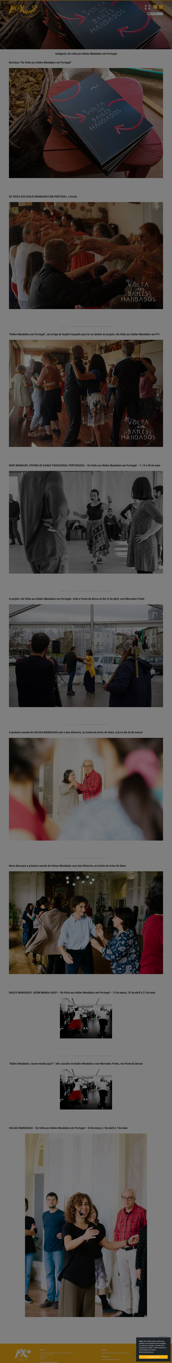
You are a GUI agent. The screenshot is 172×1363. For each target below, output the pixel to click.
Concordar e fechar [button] (153, 1357)
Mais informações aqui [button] (146, 1352)
